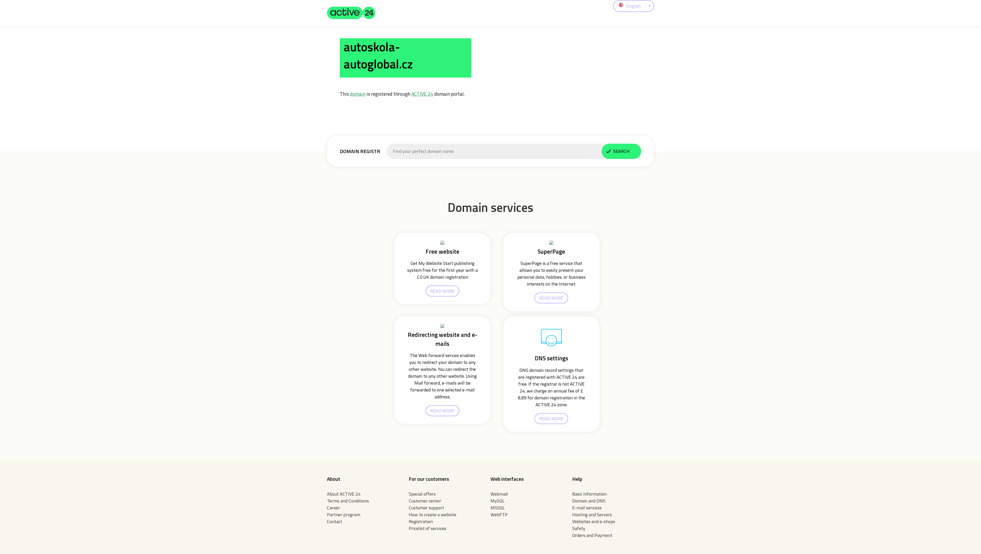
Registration (421, 521)
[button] (351, 12)
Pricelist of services (427, 528)
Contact (334, 521)
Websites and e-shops (593, 521)
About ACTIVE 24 (343, 493)
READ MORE (442, 291)
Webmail (499, 493)
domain (358, 93)
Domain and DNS (588, 500)
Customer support (426, 507)
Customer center (425, 500)
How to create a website (432, 514)
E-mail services (587, 507)
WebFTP (499, 514)
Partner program (343, 514)
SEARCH (621, 151)
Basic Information (589, 493)
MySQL (498, 500)
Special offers (422, 493)
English (633, 6)
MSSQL (498, 507)
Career (333, 507)
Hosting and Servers (592, 514)
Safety (578, 528)
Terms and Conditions (348, 500)
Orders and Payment (592, 535)
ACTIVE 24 (422, 93)
